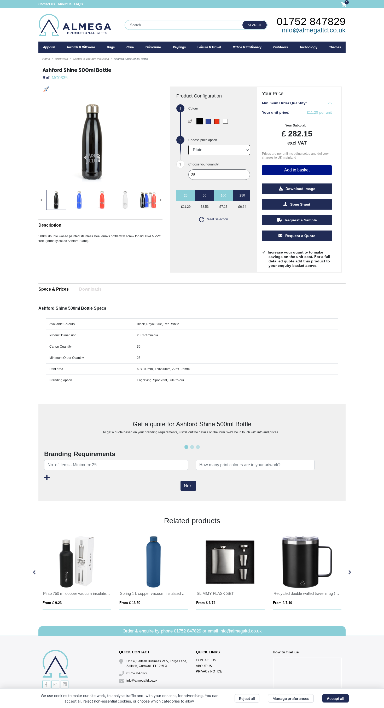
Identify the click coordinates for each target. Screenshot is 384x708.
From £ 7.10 (282, 603)
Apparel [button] (49, 47)
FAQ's (78, 4)
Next (188, 485)
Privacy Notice (209, 671)
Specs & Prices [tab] (53, 289)
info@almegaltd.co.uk (314, 30)
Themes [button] (335, 47)
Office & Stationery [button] (247, 47)
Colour (193, 108)
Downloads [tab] (90, 289)
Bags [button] (111, 47)
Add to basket (297, 170)
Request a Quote (299, 236)
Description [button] (49, 225)
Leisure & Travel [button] (209, 47)
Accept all (335, 698)
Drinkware (61, 58)
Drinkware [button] (153, 47)
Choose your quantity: (203, 164)
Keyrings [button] (179, 47)
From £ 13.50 (129, 603)
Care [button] (130, 47)
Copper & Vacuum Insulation (91, 58)
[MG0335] (201, 121)
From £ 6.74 (205, 603)
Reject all (247, 698)
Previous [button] (34, 572)
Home (46, 58)
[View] (56, 200)
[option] (76, 573)
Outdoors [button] (280, 47)
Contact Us (46, 4)
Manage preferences (290, 698)
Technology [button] (308, 47)
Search (254, 25)
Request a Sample (300, 220)
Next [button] (349, 572)
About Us (65, 4)
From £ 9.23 (52, 603)
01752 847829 (311, 21)
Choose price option (202, 140)
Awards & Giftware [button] (81, 47)
